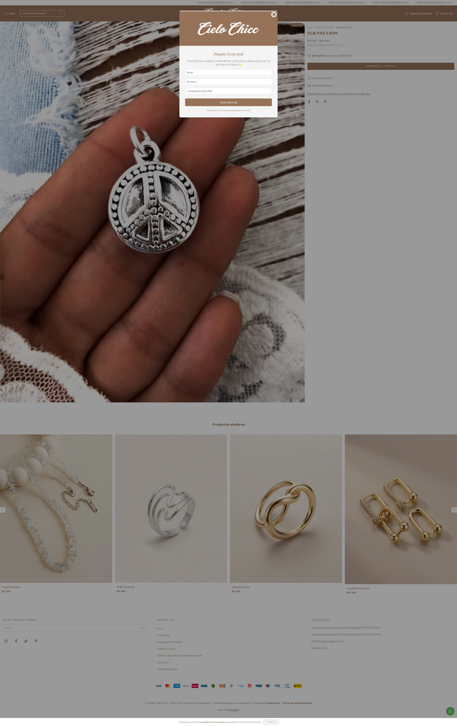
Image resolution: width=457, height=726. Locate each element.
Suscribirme (228, 102)
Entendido (271, 722)
